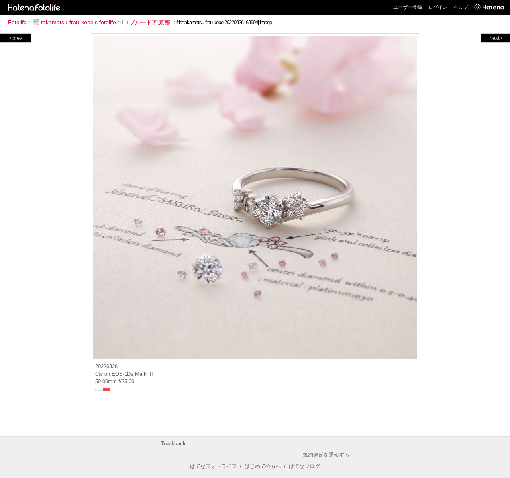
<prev (15, 38)
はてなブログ (304, 466)
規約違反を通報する (326, 455)
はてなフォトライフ (213, 466)
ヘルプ (461, 7)
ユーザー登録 (407, 7)
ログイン (437, 7)
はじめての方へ (263, 466)
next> (496, 38)
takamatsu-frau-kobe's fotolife (78, 22)
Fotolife (17, 22)
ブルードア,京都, (150, 22)
